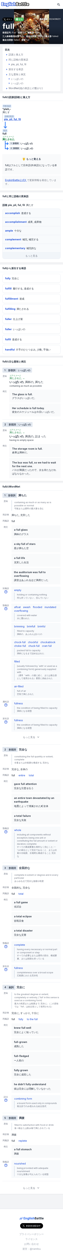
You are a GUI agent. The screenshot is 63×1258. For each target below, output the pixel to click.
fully (21, 1019)
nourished (20, 1163)
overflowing (21, 610)
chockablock (47, 642)
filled (17, 661)
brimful (41, 626)
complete (19, 944)
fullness (18, 703)
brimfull (31, 626)
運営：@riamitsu (31, 1248)
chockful (33, 642)
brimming (19, 626)
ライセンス (31, 1238)
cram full (47, 645)
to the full (32, 1019)
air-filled (18, 686)
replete (23, 1140)
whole (17, 830)
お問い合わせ (31, 1243)
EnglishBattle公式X (16, 180)
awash (26, 607)
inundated (50, 607)
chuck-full (34, 645)
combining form (23, 1098)
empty (17, 590)
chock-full (20, 642)
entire (22, 775)
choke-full (20, 645)
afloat (17, 607)
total (31, 775)
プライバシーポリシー (31, 1234)
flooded (37, 607)
